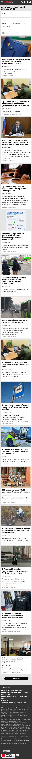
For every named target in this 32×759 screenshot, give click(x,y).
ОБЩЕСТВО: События (9, 207)
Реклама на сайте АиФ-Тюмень (12, 690)
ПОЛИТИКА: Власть (8, 160)
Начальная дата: (6, 26)
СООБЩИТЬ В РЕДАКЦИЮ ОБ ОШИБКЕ (13, 703)
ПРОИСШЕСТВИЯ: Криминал (11, 114)
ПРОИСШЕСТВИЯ (7, 75)
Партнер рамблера (15, 750)
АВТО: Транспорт (8, 294)
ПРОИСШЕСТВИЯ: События (11, 379)
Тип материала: (6, 20)
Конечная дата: (6, 30)
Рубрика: (4, 23)
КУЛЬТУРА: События (9, 587)
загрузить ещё (16, 678)
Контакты (4, 700)
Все (3, 13)
